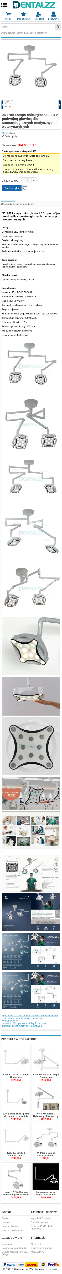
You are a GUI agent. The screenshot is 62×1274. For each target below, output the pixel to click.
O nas (5, 1218)
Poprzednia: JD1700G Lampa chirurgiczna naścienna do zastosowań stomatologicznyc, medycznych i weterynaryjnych (30, 1018)
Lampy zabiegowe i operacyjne (32, 33)
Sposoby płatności (40, 1222)
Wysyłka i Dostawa (40, 1218)
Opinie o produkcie (25, 204)
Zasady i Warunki (10, 1226)
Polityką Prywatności (12, 1230)
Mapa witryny (37, 1252)
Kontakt (6, 1222)
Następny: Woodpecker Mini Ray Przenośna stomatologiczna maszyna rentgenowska (24, 1024)
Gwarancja (7, 1244)
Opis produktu (8, 204)
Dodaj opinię (11, 136)
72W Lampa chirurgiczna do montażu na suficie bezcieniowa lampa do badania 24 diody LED (16, 1117)
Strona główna (8, 33)
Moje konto (36, 1244)
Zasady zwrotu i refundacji (15, 1248)
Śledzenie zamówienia (42, 1248)
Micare (12, 133)
